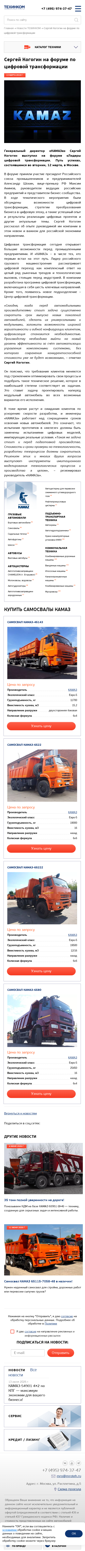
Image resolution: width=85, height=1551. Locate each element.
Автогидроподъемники (58, 530)
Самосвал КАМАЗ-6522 (24, 745)
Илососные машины (56, 571)
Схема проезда (69, 1489)
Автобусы (15, 553)
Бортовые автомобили (20, 522)
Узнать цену (41, 726)
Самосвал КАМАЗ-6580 (24, 990)
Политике (51, 1323)
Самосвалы (15, 528)
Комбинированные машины (60, 586)
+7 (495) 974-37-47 (56, 9)
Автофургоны (16, 539)
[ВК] (65, 1463)
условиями (9, 1530)
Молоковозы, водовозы (21, 580)
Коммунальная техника (56, 550)
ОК (74, 1533)
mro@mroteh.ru (69, 1476)
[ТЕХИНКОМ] (14, 7)
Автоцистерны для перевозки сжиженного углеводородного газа (60, 492)
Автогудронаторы (18, 586)
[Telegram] (78, 1463)
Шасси (12, 545)
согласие (67, 1316)
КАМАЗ (72, 689)
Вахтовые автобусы (19, 558)
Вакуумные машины (57, 565)
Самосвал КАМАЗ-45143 (25, 622)
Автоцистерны (18, 566)
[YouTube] (71, 1463)
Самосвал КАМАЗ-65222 (25, 867)
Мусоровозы (52, 591)
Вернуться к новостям (20, 1113)
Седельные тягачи (18, 534)
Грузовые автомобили (17, 516)
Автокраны (52, 525)
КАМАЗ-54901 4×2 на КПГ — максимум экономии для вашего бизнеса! (26, 1393)
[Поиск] (76, 20)
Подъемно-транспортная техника (55, 517)
